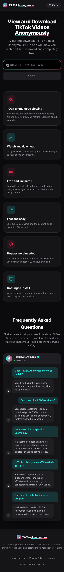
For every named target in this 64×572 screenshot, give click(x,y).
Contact (52, 558)
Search (32, 75)
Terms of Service (16, 558)
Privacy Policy (36, 558)
